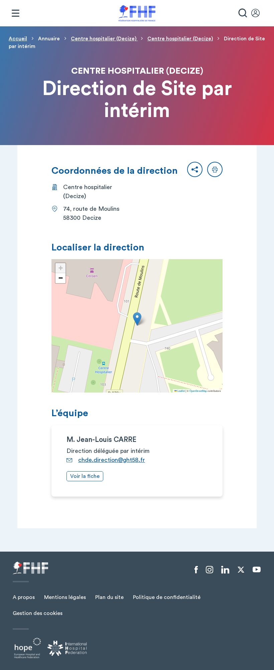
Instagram (209, 570)
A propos (24, 597)
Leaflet (181, 391)
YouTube (256, 569)
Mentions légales (65, 597)
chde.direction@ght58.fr (111, 460)
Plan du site (109, 597)
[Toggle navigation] (15, 13)
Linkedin (225, 570)
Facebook (196, 570)
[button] (194, 169)
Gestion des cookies (37, 613)
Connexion (258, 13)
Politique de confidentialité (166, 597)
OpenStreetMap (198, 391)
